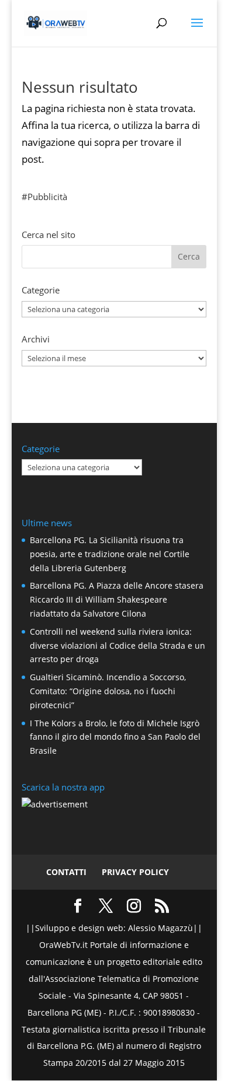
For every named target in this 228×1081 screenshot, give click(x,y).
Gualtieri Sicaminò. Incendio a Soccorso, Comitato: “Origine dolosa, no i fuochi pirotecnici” (108, 691)
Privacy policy (135, 871)
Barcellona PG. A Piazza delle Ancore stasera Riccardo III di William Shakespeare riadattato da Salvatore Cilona (116, 599)
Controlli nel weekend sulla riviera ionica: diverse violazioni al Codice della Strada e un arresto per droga (117, 645)
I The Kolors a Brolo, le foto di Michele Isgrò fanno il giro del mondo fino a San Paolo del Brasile (115, 737)
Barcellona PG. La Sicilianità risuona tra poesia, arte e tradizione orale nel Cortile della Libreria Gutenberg (109, 553)
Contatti (66, 871)
